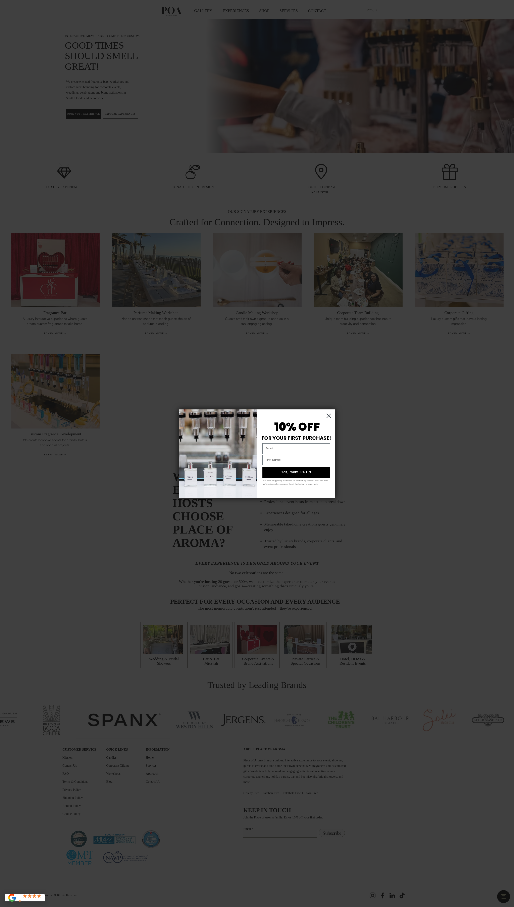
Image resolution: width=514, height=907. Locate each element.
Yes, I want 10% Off (296, 472)
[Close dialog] (329, 416)
